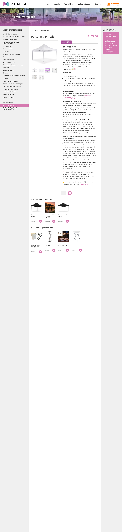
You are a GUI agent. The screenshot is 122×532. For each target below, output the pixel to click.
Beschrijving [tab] (66, 42)
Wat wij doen (68, 4)
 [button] (40, 221)
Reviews (117, 4)
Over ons (98, 4)
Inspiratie (56, 4)
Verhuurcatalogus (84, 4)
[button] (54, 43)
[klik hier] (84, 184)
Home (48, 4)
